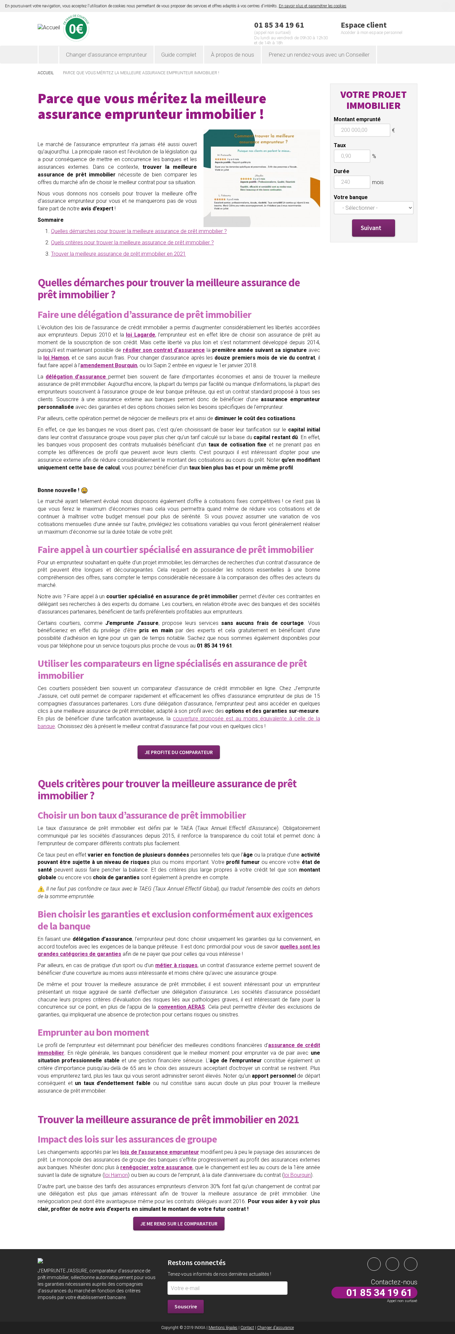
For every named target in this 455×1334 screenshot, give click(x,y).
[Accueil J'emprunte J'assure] (48, 55)
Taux (340, 145)
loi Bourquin (297, 1175)
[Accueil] (98, 28)
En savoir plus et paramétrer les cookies (312, 6)
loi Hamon (116, 1175)
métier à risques (176, 965)
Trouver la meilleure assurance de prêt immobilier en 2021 (118, 254)
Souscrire (186, 1306)
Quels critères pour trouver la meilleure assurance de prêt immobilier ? (132, 242)
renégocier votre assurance (156, 1167)
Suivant (371, 228)
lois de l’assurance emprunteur (159, 1152)
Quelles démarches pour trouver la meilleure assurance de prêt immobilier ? (139, 231)
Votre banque (351, 197)
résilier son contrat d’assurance (164, 350)
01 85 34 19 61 (379, 1292)
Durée (341, 171)
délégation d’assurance (77, 377)
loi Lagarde (140, 335)
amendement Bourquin (108, 365)
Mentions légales (223, 1327)
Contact (247, 1327)
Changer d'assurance (275, 1327)
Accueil (46, 73)
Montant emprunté (358, 119)
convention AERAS (181, 1007)
